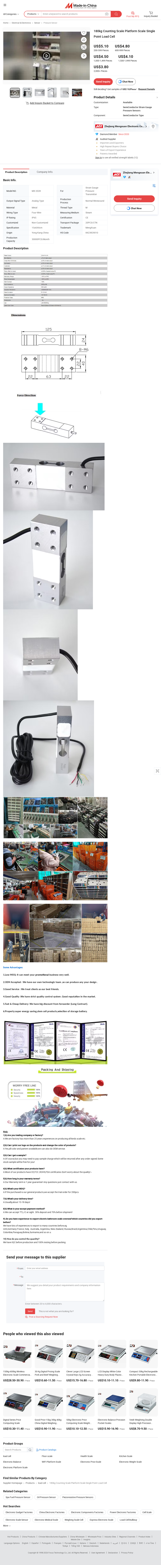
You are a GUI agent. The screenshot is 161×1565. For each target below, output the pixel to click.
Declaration (113, 1552)
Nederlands (104, 1543)
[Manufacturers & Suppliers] (80, 5)
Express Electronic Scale (101, 1519)
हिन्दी (141, 1543)
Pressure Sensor (50, 22)
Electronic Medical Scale (46, 1519)
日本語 (133, 1543)
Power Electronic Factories (123, 1512)
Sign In (98, 157)
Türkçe (65, 1546)
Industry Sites (110, 1536)
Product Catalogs (47, 1449)
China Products (28, 1536)
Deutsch (92, 1543)
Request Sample (146, 89)
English (25, 1543)
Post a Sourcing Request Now (41, 1316)
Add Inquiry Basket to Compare (47, 103)
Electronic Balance (12, 1461)
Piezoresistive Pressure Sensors (77, 1497)
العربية (115, 1543)
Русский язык (70, 1543)
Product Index (144, 1536)
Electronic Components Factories (87, 1512)
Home (5, 22)
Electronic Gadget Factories (19, 1512)
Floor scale (47, 1456)
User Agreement (98, 1552)
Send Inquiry (103, 81)
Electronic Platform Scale (15, 1467)
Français (57, 1543)
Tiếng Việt (75, 1546)
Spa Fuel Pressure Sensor (18, 1497)
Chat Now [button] (127, 81)
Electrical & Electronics (21, 22)
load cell (7, 1456)
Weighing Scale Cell (74, 1519)
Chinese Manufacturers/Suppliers (53, 1536)
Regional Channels (127, 1536)
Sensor (37, 22)
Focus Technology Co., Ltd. (60, 1552)
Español (35, 1543)
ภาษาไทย (150, 1543)
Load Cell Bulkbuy (128, 1519)
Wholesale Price (94, 1536)
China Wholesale (77, 1536)
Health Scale (86, 1456)
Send (30, 1311)
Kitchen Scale (125, 1456)
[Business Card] (154, 185)
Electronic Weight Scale (130, 1461)
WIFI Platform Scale (51, 1461)
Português (46, 1543)
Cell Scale (147, 1512)
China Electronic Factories (51, 1512)
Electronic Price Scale (90, 1461)
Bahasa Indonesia (91, 1546)
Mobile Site (75, 1539)
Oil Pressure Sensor (46, 1497)
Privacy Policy (127, 1552)
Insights (86, 1539)
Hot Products (13, 1536)
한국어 (124, 1543)
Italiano (83, 1543)
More (6, 1525)
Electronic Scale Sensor (17, 1519)
